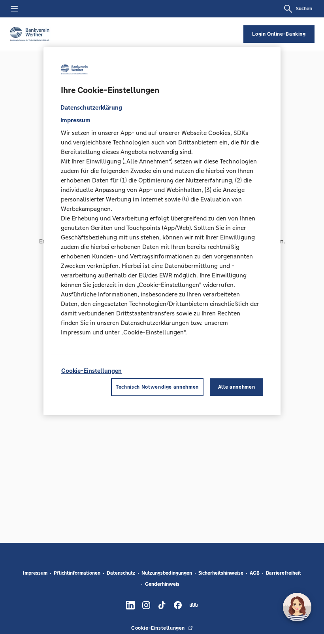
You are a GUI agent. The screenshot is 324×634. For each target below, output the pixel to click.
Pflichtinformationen (77, 573)
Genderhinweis (162, 584)
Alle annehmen (236, 387)
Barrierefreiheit (283, 573)
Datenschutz (121, 573)
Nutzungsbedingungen (166, 573)
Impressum (35, 573)
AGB (255, 573)
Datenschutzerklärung (91, 107)
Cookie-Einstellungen (91, 370)
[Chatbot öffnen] (297, 607)
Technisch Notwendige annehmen (157, 387)
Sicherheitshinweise (220, 573)
